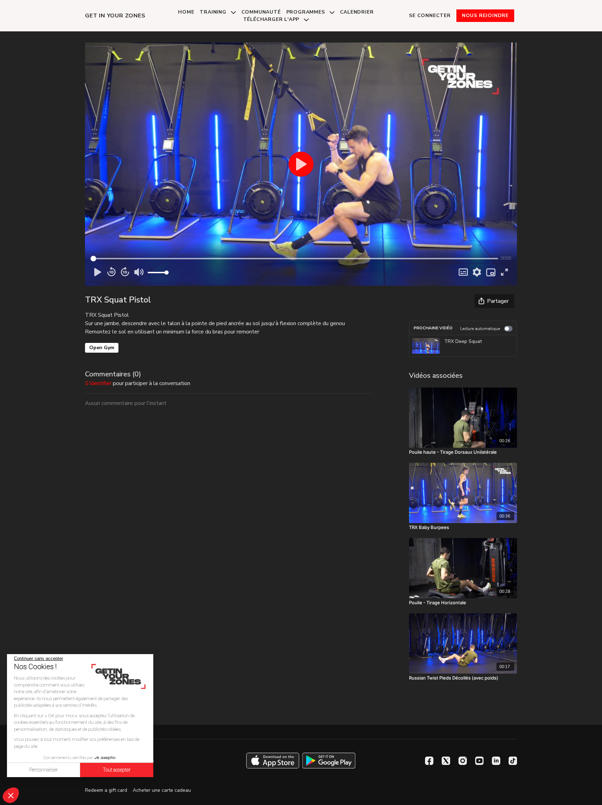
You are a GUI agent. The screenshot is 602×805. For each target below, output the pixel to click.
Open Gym (101, 347)
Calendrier (357, 12)
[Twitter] (446, 761)
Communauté (261, 12)
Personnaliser (43, 770)
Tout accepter (117, 770)
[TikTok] (513, 761)
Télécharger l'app (272, 19)
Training (214, 12)
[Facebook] (429, 761)
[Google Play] (329, 760)
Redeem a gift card (106, 790)
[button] (10, 795)
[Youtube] (479, 761)
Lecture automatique (480, 328)
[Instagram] (462, 761)
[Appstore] (272, 760)
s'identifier (98, 383)
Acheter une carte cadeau (162, 790)
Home (186, 12)
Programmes (306, 12)
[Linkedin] (496, 761)
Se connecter (430, 15)
